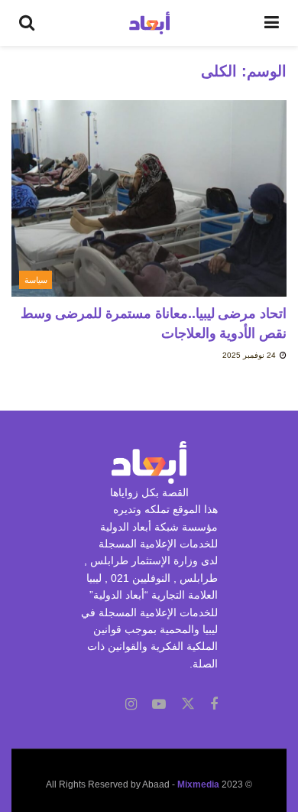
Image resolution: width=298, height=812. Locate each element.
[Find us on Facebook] (214, 704)
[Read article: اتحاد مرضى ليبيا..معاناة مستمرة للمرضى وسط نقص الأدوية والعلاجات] (149, 198)
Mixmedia (198, 784)
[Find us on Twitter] (188, 704)
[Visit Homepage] (149, 22)
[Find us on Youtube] (159, 704)
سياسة (35, 279)
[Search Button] (26, 23)
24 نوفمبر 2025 (250, 355)
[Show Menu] (271, 23)
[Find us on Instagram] (131, 704)
